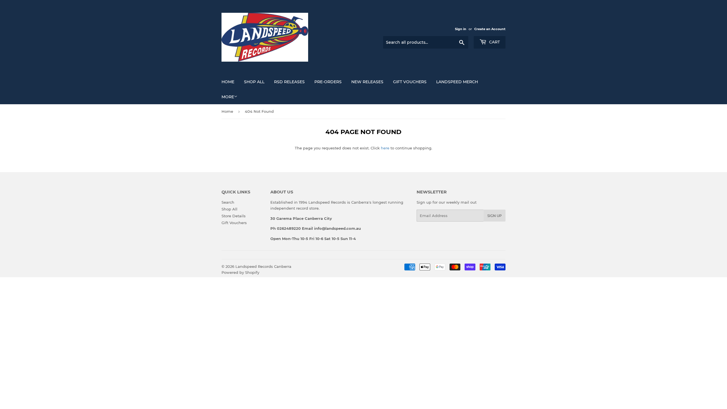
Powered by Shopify (240, 272)
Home (228, 81)
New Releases (367, 81)
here (385, 148)
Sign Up (494, 216)
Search (228, 202)
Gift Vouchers (410, 81)
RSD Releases (289, 81)
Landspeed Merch (457, 81)
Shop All (254, 81)
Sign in (460, 29)
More (228, 96)
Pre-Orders (328, 81)
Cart (494, 42)
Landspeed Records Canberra (263, 266)
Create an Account (489, 29)
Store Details (234, 216)
